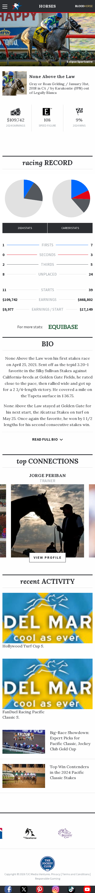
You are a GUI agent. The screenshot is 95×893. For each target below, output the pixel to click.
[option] (47, 520)
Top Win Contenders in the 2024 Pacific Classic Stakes (69, 772)
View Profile (48, 557)
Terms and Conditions (75, 874)
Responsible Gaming (47, 878)
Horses (47, 6)
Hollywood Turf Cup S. (23, 646)
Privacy (55, 874)
